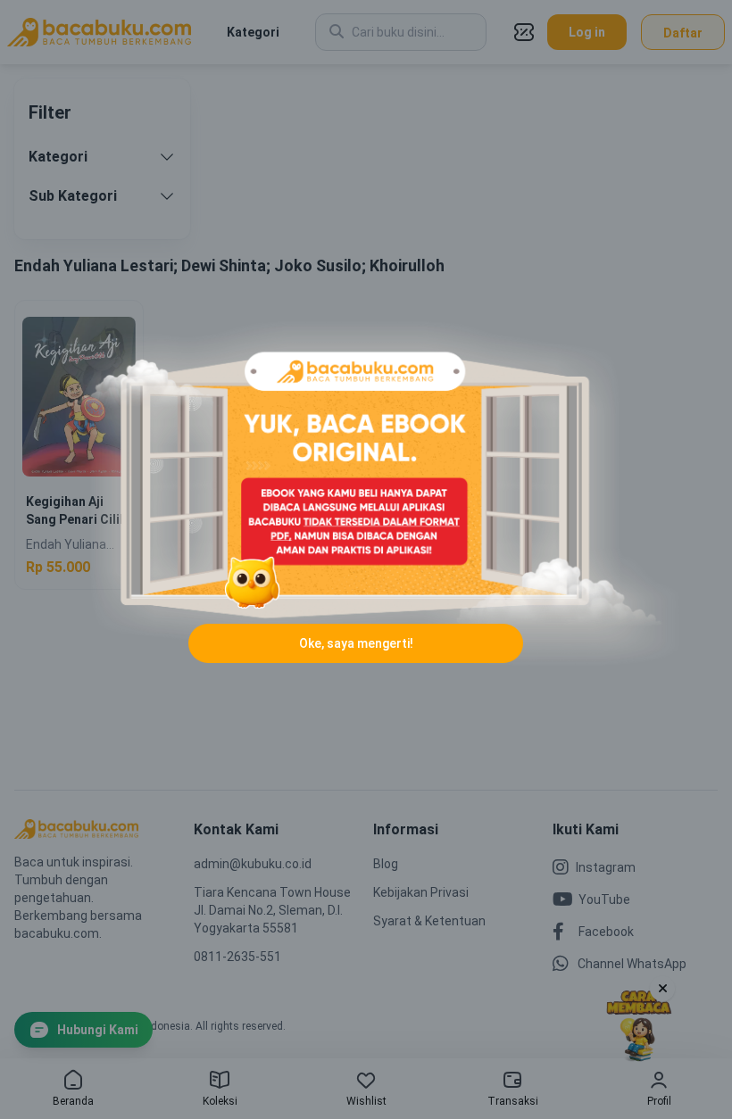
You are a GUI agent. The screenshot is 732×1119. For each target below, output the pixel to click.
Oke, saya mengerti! (356, 643)
